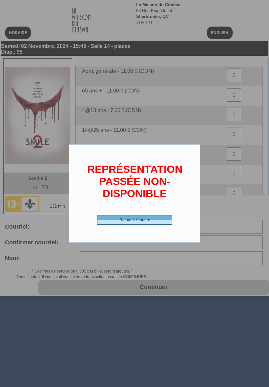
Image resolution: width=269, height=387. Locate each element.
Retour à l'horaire (134, 220)
